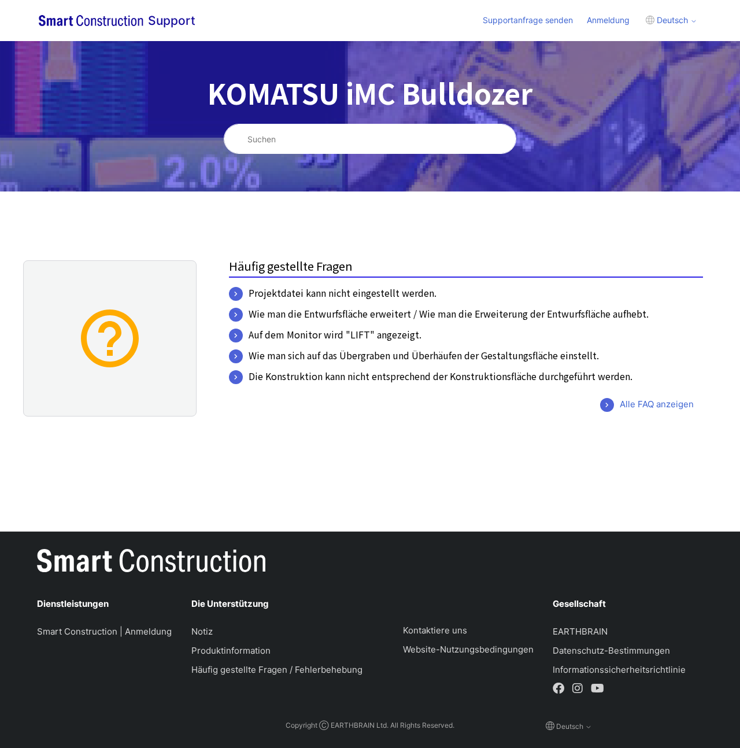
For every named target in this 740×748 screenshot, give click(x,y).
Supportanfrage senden (528, 20)
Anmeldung (608, 20)
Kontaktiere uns (435, 630)
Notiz (202, 631)
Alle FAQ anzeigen (657, 404)
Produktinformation (231, 650)
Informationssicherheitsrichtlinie (619, 669)
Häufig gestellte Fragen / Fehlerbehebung (276, 669)
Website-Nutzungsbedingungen (468, 649)
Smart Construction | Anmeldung (104, 631)
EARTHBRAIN (580, 631)
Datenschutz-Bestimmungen (611, 650)
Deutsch (672, 20)
